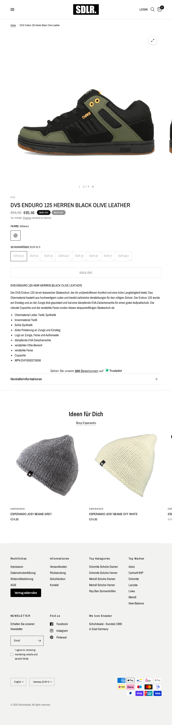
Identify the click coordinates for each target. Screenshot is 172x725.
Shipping (27, 218)
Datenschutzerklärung (23, 572)
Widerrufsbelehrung (21, 579)
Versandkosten (58, 566)
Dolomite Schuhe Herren (103, 572)
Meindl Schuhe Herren (102, 585)
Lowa (132, 591)
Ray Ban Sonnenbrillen (102, 591)
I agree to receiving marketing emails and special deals (26, 654)
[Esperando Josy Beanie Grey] (46, 467)
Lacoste (133, 585)
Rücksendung (58, 572)
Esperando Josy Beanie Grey (31, 514)
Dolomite (134, 579)
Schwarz (15, 236)
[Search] (152, 9)
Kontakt (54, 585)
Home (13, 25)
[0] (159, 9)
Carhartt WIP (136, 572)
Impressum (16, 566)
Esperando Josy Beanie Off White (113, 514)
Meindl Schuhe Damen (102, 579)
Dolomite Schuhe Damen (103, 566)
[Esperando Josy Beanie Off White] (125, 467)
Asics (132, 566)
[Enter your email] (39, 641)
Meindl (132, 597)
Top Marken (137, 558)
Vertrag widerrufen (26, 592)
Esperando (17, 508)
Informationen (59, 558)
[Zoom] (153, 40)
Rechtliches (18, 558)
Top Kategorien (99, 558)
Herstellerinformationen (26, 379)
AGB (13, 585)
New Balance (136, 603)
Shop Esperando (86, 423)
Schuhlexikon (57, 579)
